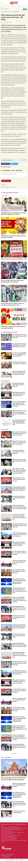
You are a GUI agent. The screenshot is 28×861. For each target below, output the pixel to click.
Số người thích (12, 187)
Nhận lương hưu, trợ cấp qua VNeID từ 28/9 (14, 259)
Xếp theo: (3, 186)
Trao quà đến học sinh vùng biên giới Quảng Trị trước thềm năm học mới (19, 433)
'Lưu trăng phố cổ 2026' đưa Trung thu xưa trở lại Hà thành (18, 571)
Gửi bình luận (6, 180)
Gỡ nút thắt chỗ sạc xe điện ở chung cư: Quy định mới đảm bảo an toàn (12, 304)
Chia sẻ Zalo (15, 163)
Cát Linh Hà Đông (6, 170)
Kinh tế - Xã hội (4, 8)
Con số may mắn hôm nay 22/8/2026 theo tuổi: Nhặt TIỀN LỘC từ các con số (19, 345)
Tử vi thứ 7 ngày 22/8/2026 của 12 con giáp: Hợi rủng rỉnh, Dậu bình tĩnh (19, 354)
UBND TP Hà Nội (18, 170)
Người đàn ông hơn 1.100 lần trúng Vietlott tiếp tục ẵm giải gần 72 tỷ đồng (13, 213)
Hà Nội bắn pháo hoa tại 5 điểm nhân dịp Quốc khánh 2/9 (19, 461)
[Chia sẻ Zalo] (26, 9)
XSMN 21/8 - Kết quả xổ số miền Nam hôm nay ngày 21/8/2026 (13, 236)
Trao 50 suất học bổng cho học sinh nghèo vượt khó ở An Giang (19, 553)
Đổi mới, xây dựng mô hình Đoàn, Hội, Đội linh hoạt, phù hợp (19, 562)
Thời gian (7, 187)
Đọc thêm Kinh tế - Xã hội (10, 192)
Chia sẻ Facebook (6, 163)
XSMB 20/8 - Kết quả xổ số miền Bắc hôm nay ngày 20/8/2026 (13, 327)
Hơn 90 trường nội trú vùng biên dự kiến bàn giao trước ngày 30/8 (19, 336)
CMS (12, 859)
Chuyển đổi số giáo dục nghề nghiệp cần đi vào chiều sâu (18, 385)
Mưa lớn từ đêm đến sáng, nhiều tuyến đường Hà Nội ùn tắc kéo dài (12, 281)
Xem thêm (14, 753)
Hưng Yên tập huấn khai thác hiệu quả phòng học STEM (18, 498)
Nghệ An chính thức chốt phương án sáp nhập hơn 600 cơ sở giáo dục (18, 442)
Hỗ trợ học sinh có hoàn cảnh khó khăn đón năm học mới (18, 479)
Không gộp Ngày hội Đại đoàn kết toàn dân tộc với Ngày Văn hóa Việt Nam (19, 488)
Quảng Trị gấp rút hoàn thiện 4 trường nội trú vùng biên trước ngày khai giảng (19, 507)
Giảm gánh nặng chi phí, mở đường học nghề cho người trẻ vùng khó (18, 394)
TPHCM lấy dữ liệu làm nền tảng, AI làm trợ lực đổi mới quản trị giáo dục (19, 534)
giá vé (13, 170)
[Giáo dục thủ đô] (14, 2)
